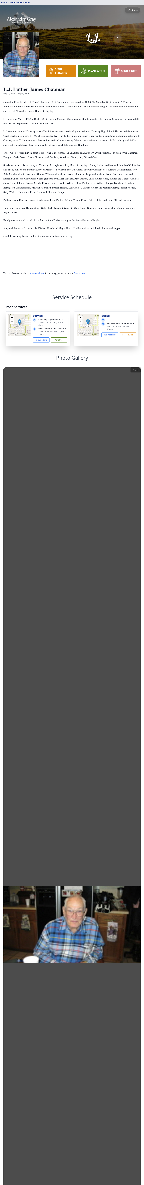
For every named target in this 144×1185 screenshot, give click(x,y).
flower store (80, 273)
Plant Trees (59, 340)
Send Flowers (127, 335)
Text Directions (41, 340)
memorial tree (37, 273)
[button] (19, 322)
